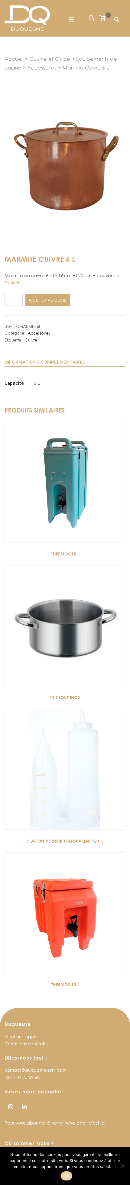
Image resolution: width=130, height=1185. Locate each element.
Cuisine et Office (49, 59)
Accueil (14, 59)
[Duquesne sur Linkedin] (24, 1106)
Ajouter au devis (48, 300)
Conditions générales (26, 1043)
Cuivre (31, 340)
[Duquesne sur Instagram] (10, 1106)
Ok (66, 1176)
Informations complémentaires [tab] (45, 362)
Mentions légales (22, 1036)
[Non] (122, 1166)
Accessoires (42, 68)
